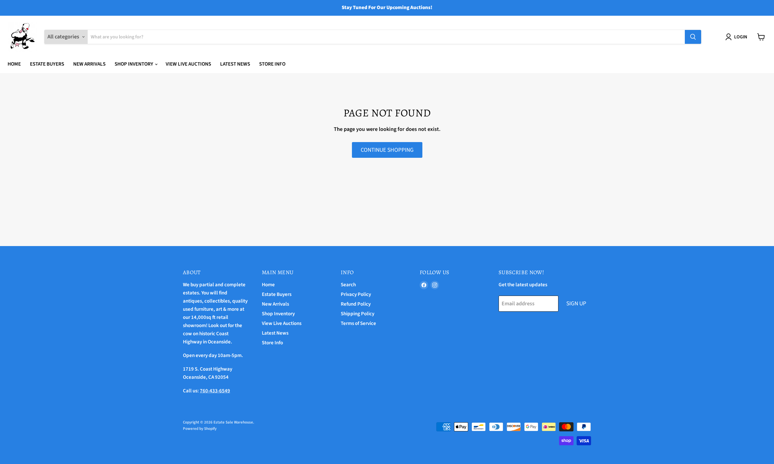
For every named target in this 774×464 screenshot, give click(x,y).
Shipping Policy (357, 313)
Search (348, 284)
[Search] (693, 37)
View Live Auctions (188, 64)
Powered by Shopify (199, 428)
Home (14, 64)
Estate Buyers (47, 64)
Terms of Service (358, 323)
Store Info (272, 64)
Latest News (235, 64)
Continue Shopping (387, 150)
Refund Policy (356, 304)
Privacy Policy (356, 294)
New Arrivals (89, 64)
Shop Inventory (134, 64)
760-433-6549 (215, 390)
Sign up (576, 303)
